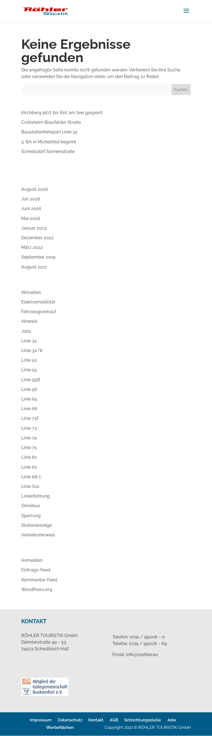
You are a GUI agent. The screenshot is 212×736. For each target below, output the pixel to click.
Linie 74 (29, 437)
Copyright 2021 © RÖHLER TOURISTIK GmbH (148, 727)
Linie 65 (29, 399)
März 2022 (32, 247)
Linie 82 (29, 467)
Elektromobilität (38, 302)
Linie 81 (29, 457)
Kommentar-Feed (39, 579)
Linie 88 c (31, 476)
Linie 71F (30, 418)
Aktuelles (31, 292)
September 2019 (38, 257)
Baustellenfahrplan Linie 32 (49, 132)
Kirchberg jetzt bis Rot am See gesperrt (62, 112)
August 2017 (34, 267)
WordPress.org (36, 589)
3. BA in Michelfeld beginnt (48, 141)
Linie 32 (29, 340)
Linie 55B (30, 379)
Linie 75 (29, 447)
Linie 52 (29, 360)
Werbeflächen (60, 727)
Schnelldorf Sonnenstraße (48, 151)
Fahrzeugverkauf (38, 311)
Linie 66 (29, 408)
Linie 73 (29, 428)
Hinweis (29, 321)
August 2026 (34, 189)
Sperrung (31, 515)
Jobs (26, 331)
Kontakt (96, 720)
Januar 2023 (34, 228)
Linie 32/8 (32, 350)
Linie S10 (30, 486)
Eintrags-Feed (35, 570)
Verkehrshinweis (38, 535)
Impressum (41, 720)
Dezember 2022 (37, 237)
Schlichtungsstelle (142, 720)
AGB (114, 720)
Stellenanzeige (36, 525)
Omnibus (30, 505)
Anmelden (32, 560)
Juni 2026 (31, 208)
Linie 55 (29, 369)
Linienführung (35, 496)
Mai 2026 (30, 218)
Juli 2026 (30, 199)
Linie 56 (29, 389)
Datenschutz (70, 720)
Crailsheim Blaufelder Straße (51, 122)
